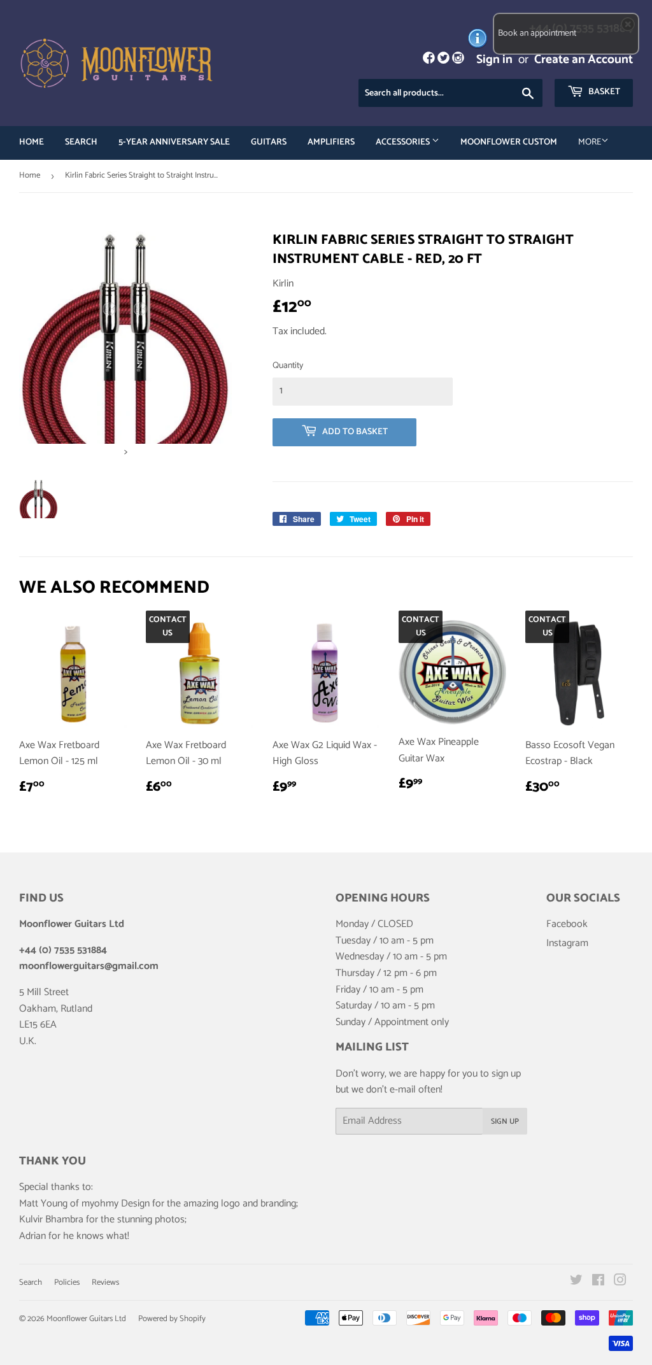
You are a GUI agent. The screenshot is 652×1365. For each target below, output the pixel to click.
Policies (67, 1282)
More (589, 142)
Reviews (105, 1282)
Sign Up (505, 1121)
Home (31, 142)
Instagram (567, 943)
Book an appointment (537, 33)
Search (81, 142)
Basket (603, 92)
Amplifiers (331, 142)
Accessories (404, 142)
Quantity (288, 366)
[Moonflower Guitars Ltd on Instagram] (620, 1282)
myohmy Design (116, 1203)
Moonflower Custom (508, 142)
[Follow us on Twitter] (443, 59)
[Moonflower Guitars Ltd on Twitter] (576, 1282)
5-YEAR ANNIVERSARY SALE (174, 142)
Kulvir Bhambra (51, 1219)
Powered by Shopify (172, 1319)
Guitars (269, 142)
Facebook (567, 924)
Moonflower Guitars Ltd (86, 1319)
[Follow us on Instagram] (458, 59)
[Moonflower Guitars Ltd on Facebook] (598, 1282)
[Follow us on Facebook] (428, 59)
